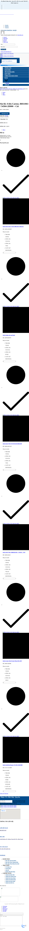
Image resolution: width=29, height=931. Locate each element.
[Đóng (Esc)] (4, 928)
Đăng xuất (5, 42)
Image (4, 92)
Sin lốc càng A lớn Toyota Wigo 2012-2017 (12, 661)
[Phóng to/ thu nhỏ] (0, 928)
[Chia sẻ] (3, 928)
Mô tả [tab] (4, 129)
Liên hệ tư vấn (5, 113)
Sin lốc (22, 88)
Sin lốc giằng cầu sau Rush (9, 335)
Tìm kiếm (5, 909)
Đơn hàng (5, 38)
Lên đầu (4, 911)
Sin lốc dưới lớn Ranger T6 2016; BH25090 (12, 765)
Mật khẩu (3, 46)
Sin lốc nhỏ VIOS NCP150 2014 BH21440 (12, 443)
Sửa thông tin (20, 35)
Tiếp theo (6, 793)
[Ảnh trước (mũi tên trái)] (0, 929)
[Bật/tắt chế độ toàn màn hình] (1, 928)
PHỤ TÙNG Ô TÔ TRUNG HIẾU (7, 88)
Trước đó (2, 793)
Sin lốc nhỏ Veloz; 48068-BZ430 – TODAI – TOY (14, 552)
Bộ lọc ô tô (5, 908)
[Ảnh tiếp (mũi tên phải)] (1, 929)
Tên (1, 44)
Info (3, 93)
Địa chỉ (4, 40)
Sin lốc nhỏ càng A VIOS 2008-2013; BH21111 (13, 226)
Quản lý (5, 37)
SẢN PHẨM (18, 88)
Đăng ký (9, 51)
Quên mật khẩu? (4, 51)
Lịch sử (5, 39)
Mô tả (4, 94)
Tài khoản (5, 906)
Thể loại (4, 907)
